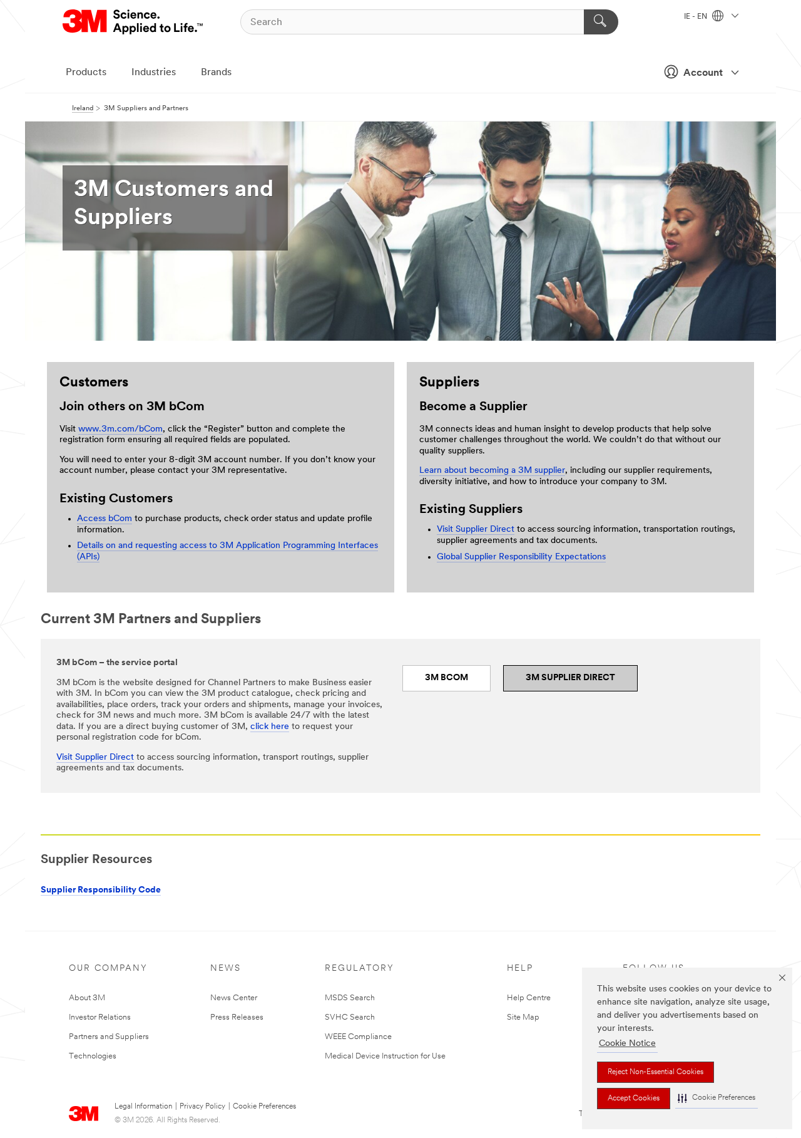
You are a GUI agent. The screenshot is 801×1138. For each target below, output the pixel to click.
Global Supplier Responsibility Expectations (521, 557)
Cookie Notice (627, 1043)
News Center (233, 998)
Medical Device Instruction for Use (385, 1056)
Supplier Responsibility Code (101, 890)
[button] (716, 1098)
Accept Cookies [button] (634, 1098)
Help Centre (529, 998)
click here (269, 727)
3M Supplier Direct (570, 678)
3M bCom (446, 678)
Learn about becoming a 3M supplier (492, 470)
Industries (153, 73)
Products (86, 73)
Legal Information (143, 1106)
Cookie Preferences (264, 1106)
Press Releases (236, 1017)
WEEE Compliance (358, 1037)
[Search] (601, 21)
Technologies (92, 1056)
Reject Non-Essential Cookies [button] (655, 1072)
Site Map (523, 1017)
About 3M (87, 998)
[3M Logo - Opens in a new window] (134, 21)
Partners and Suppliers (109, 1037)
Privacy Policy (202, 1106)
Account (703, 73)
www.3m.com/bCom (120, 429)
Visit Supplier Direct (475, 529)
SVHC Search (350, 1017)
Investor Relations (100, 1017)
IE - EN (696, 17)
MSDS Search (350, 998)
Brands (216, 73)
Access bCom (104, 519)
